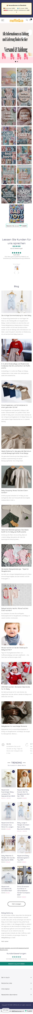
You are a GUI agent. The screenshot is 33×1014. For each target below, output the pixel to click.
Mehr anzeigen (16, 904)
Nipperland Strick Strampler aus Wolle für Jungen (7, 825)
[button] (15, 272)
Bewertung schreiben (16, 963)
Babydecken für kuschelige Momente (14, 726)
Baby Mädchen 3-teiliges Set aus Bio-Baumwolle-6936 (8, 858)
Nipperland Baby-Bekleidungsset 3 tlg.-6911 (23, 858)
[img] (16, 246)
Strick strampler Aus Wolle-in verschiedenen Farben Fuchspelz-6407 (23, 891)
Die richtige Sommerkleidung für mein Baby (16, 315)
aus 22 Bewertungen (16, 248)
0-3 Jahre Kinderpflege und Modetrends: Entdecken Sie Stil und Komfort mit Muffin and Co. (15, 366)
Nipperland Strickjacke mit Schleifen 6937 (6, 888)
